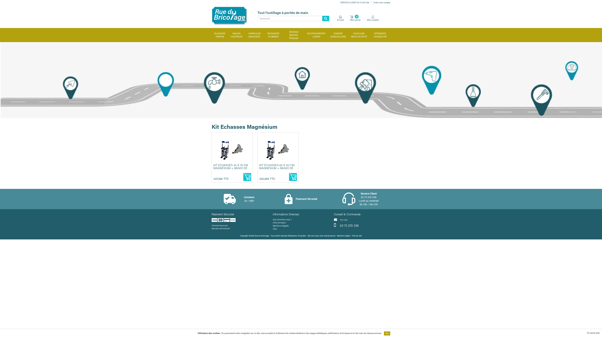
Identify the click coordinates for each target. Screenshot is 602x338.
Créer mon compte (381, 2)
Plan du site (357, 235)
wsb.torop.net (329, 235)
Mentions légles (343, 235)
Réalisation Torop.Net (297, 235)
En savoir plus (593, 332)
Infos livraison (279, 222)
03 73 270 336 (349, 225)
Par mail (343, 219)
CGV (275, 228)
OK (387, 333)
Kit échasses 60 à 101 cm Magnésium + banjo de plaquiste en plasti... (277, 168)
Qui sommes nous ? (282, 219)
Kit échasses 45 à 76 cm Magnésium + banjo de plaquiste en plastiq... (230, 168)
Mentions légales (281, 225)
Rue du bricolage (262, 235)
